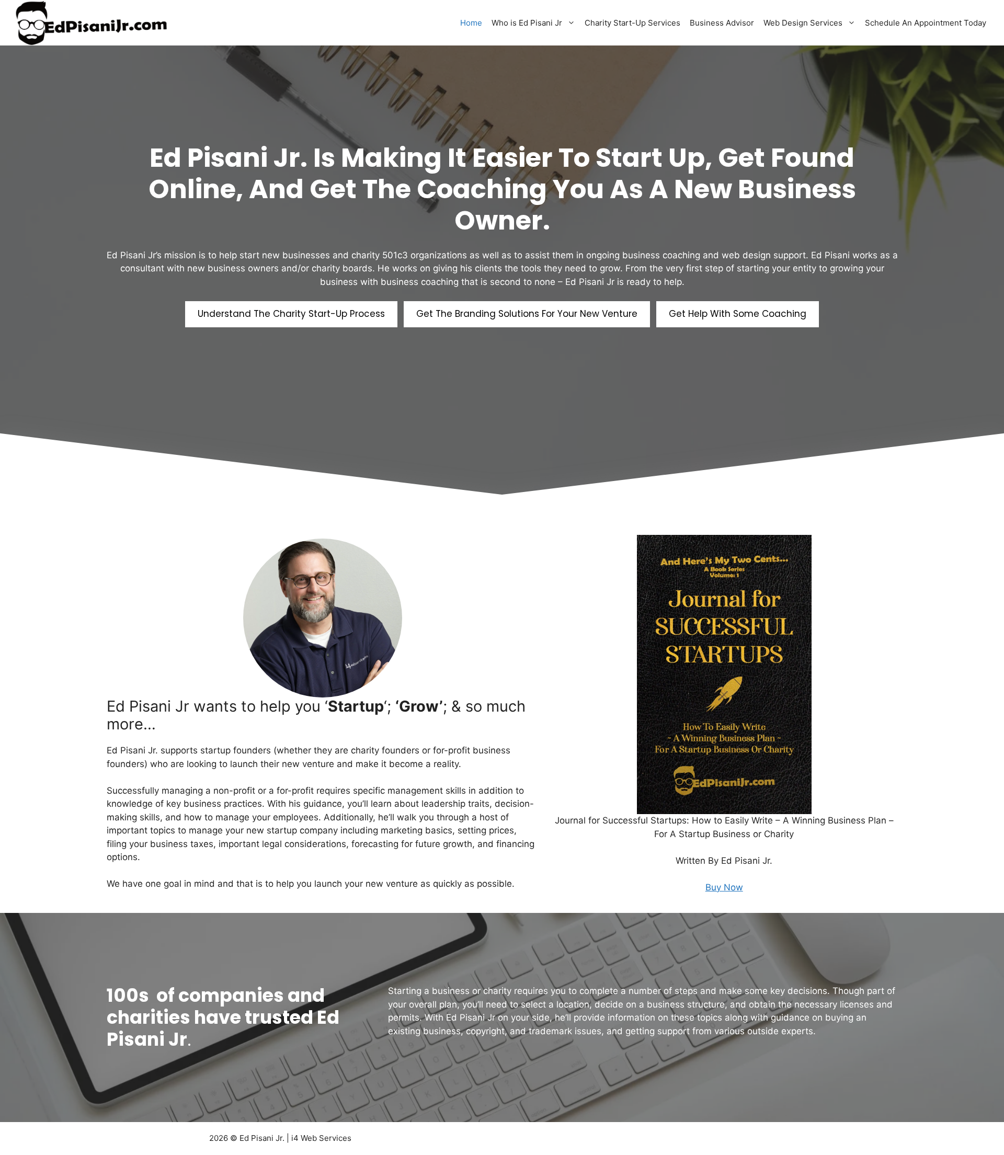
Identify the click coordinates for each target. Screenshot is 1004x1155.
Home (471, 23)
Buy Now (724, 887)
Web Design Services (802, 23)
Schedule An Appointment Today (925, 23)
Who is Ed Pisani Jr (527, 23)
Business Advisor (722, 23)
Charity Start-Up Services (632, 23)
